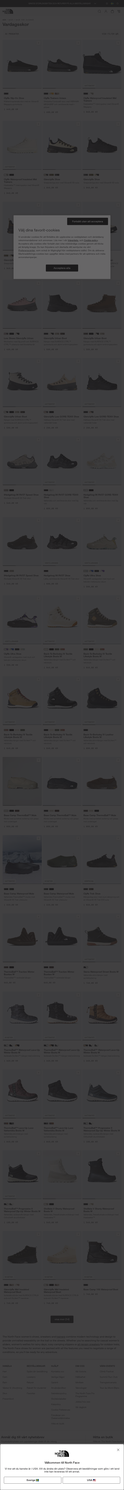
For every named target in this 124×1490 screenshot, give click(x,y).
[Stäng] (118, 1450)
